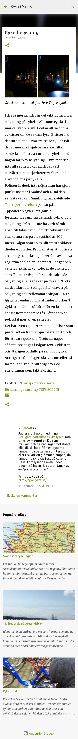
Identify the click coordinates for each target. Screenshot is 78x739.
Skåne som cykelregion (18, 556)
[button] (7, 45)
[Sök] (72, 6)
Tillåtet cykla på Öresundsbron (23, 623)
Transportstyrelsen (21, 205)
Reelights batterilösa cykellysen (41, 437)
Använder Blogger (41, 733)
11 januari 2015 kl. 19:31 (35, 486)
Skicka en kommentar (21, 495)
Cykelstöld (10, 691)
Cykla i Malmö (21, 6)
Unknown (25, 427)
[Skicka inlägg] (7, 396)
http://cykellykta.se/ (32, 480)
